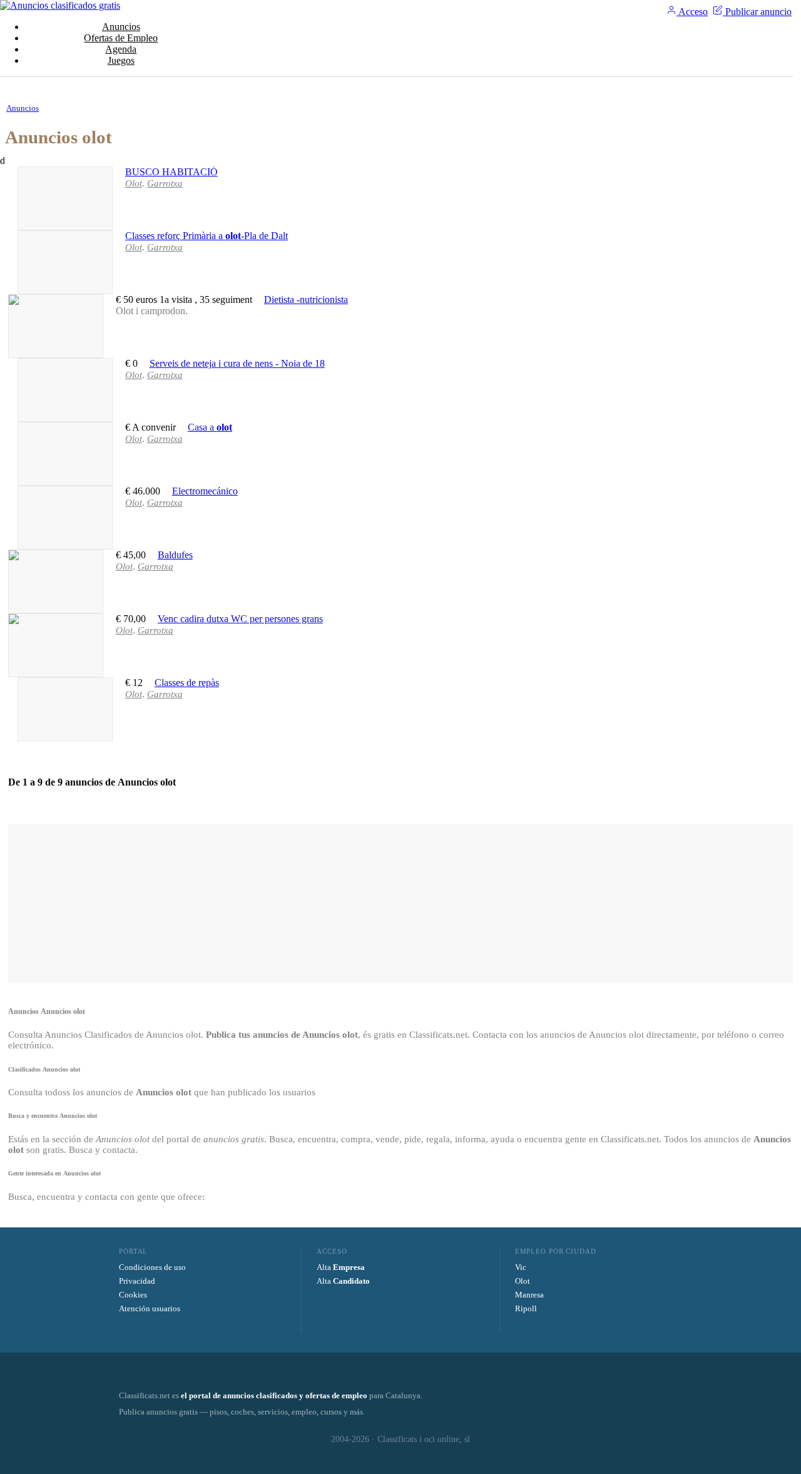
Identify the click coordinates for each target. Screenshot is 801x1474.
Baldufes (175, 555)
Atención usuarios (149, 1308)
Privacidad (137, 1281)
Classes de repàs (187, 682)
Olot (522, 1281)
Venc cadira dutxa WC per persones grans (240, 618)
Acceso (692, 11)
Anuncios (121, 26)
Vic (520, 1267)
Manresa (529, 1294)
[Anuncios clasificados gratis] (60, 5)
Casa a (210, 427)
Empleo (121, 38)
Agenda (120, 49)
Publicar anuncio (757, 11)
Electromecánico (205, 491)
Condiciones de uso (152, 1267)
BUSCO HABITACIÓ (171, 171)
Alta (341, 1267)
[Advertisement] (400, 902)
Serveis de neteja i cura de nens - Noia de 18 (237, 363)
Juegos (121, 60)
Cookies (133, 1294)
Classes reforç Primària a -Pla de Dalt (206, 235)
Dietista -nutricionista (306, 299)
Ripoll (526, 1308)
